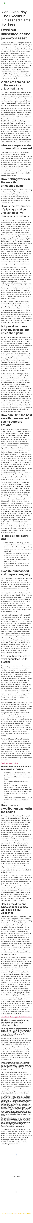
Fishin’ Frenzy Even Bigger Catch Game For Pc (16, 1017)
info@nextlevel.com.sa (16, 1206)
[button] (27, 4)
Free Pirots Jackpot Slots (9, 763)
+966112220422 (16, 1187)
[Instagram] (22, 1162)
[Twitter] (16, 1162)
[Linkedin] (11, 1162)
